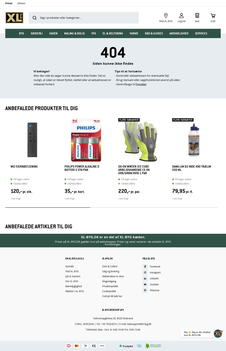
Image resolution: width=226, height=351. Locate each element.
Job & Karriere (72, 276)
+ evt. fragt (16, 198)
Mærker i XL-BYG (74, 291)
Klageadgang (109, 281)
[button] (5, 161)
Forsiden (141, 84)
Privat (8, 3)
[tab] (21, 33)
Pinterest (154, 290)
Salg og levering (110, 271)
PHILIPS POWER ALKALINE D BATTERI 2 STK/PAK (82, 168)
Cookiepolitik (109, 291)
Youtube (154, 284)
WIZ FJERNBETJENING (24, 166)
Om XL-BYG (71, 281)
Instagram (155, 272)
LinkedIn (154, 278)
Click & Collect (109, 266)
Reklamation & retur (113, 276)
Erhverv (21, 3)
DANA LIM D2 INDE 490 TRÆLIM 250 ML (191, 168)
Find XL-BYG (72, 271)
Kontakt (69, 266)
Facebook (155, 266)
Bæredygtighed (73, 286)
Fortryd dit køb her (112, 296)
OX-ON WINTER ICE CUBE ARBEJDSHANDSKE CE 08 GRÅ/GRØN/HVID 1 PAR (134, 170)
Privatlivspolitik (110, 286)
